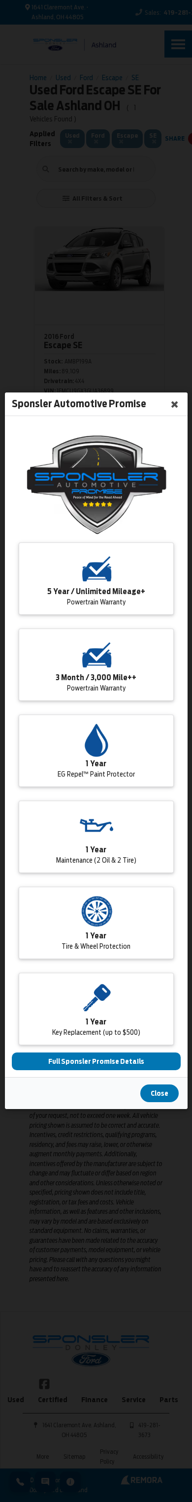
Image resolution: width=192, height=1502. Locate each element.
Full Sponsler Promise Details (96, 1062)
